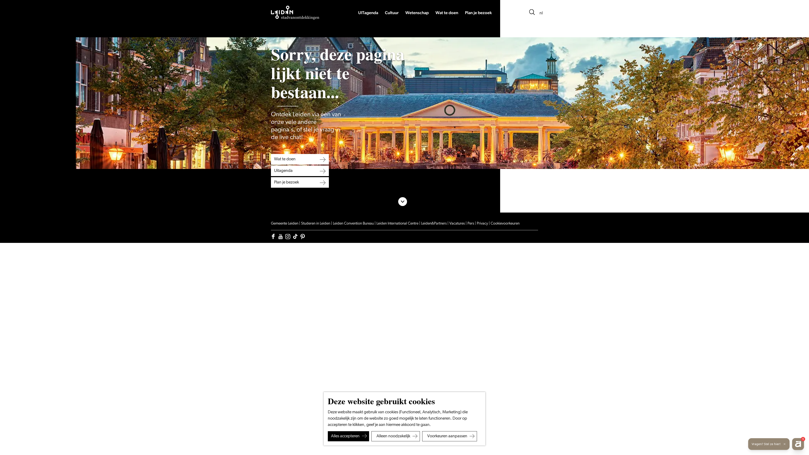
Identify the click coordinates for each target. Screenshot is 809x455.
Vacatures (457, 224)
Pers (471, 224)
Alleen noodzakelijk (393, 436)
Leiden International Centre (397, 224)
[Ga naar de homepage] (295, 13)
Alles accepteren (345, 436)
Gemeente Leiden (285, 224)
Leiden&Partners (434, 224)
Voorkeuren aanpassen (447, 436)
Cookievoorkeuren (505, 224)
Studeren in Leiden (316, 224)
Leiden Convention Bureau (354, 224)
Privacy (483, 224)
